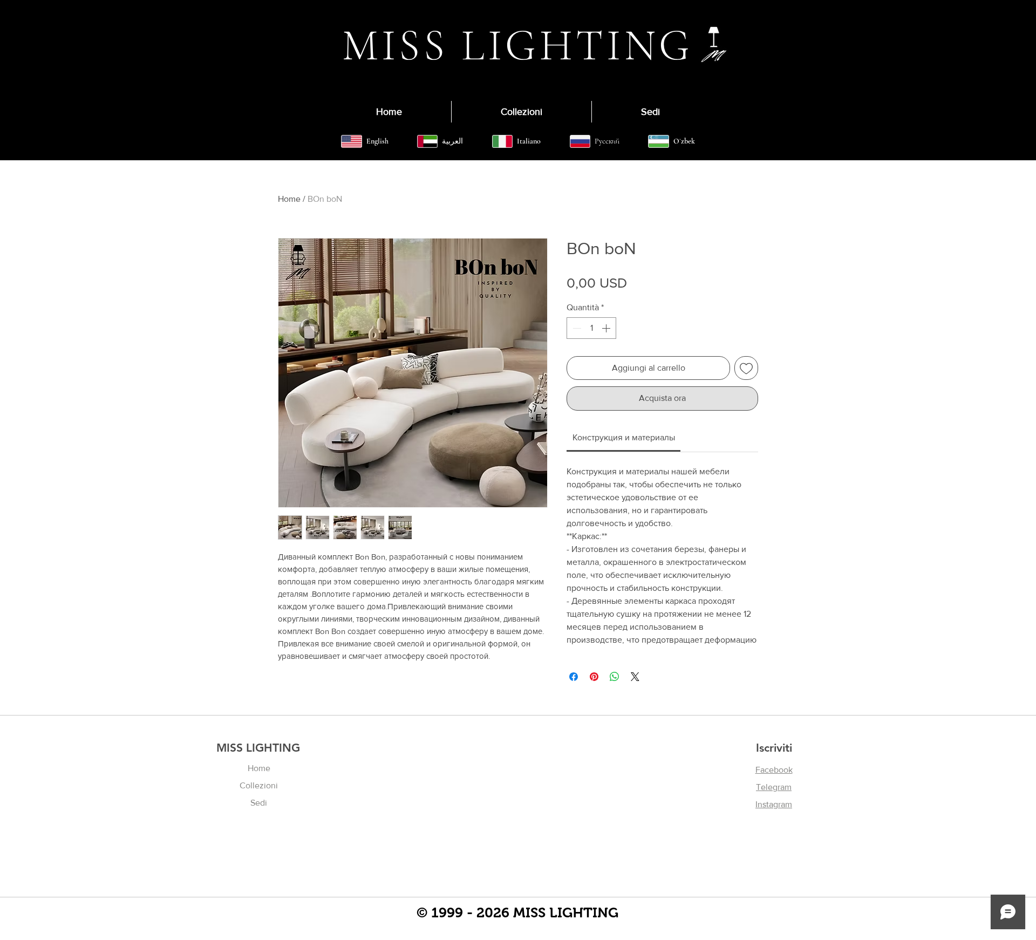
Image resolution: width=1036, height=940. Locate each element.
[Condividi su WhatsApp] (614, 676)
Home (289, 198)
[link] (623, 437)
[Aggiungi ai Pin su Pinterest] (594, 676)
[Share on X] (635, 676)
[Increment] (607, 328)
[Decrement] (575, 328)
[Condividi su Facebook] (573, 676)
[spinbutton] (591, 328)
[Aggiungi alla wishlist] (746, 368)
